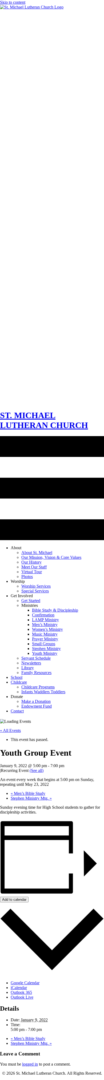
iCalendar (19, 987)
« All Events (10, 730)
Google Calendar (25, 983)
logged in (30, 1064)
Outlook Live (22, 997)
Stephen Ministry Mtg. (31, 798)
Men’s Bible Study (28, 793)
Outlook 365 (21, 992)
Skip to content (12, 2)
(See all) (36, 770)
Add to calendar (14, 900)
